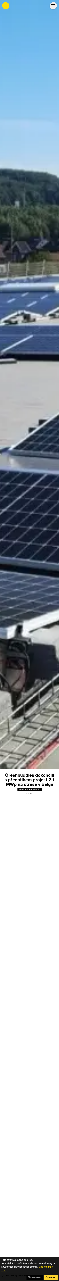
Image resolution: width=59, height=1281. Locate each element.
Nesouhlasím (34, 1277)
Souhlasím (51, 1277)
